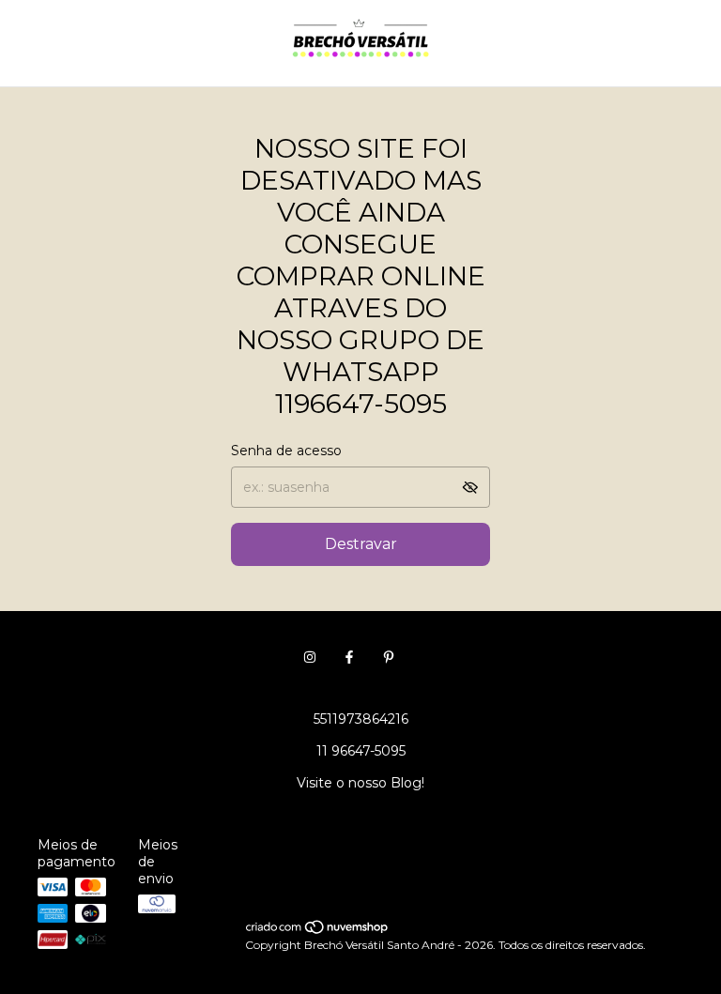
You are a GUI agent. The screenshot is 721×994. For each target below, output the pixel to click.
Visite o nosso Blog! (360, 782)
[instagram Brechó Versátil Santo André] (309, 657)
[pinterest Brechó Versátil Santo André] (388, 657)
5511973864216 (361, 719)
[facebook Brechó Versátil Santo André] (349, 657)
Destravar (361, 544)
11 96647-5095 (361, 750)
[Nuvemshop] (318, 931)
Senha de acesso (286, 450)
